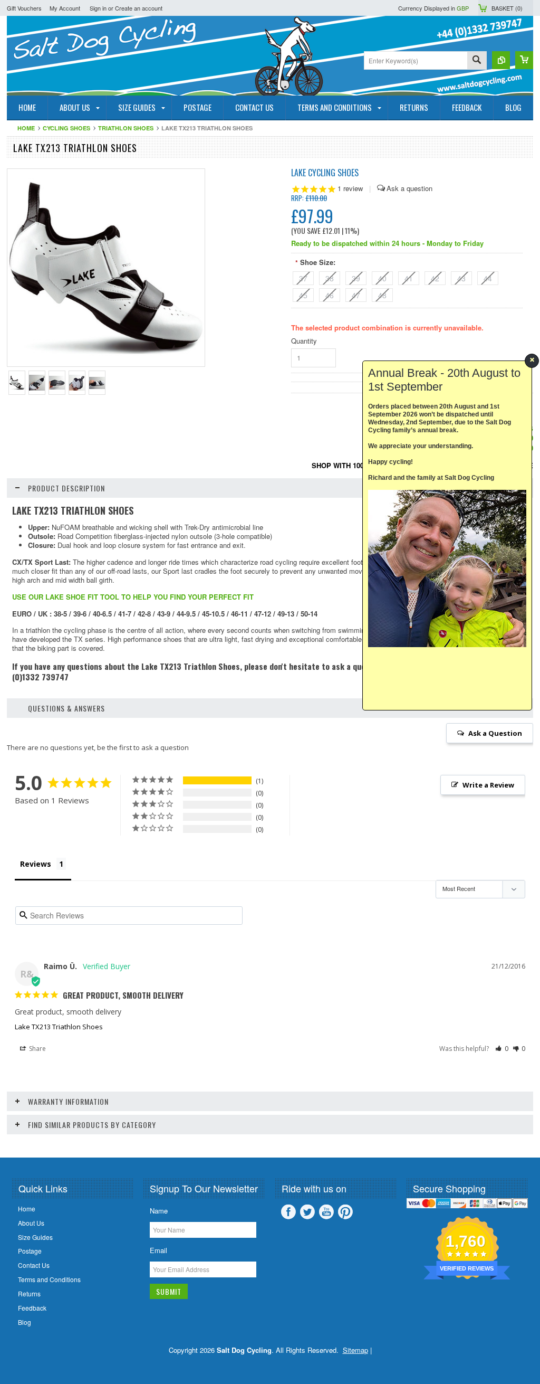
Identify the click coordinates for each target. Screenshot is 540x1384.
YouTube (326, 1212)
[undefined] (106, 363)
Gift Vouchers (24, 8)
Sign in (98, 8)
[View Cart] (524, 60)
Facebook (288, 1212)
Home (26, 128)
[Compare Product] (501, 60)
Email (158, 1250)
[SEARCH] (476, 61)
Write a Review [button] (488, 785)
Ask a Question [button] (495, 733)
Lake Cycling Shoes (325, 172)
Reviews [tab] (35, 864)
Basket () (507, 8)
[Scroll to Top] (1, 1142)
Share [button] (36, 1048)
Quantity (304, 341)
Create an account (138, 8)
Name (159, 1211)
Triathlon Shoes (125, 128)
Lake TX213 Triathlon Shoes (59, 1026)
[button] (502, 1048)
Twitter (307, 1212)
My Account (65, 8)
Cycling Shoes (66, 128)
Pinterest (345, 1212)
